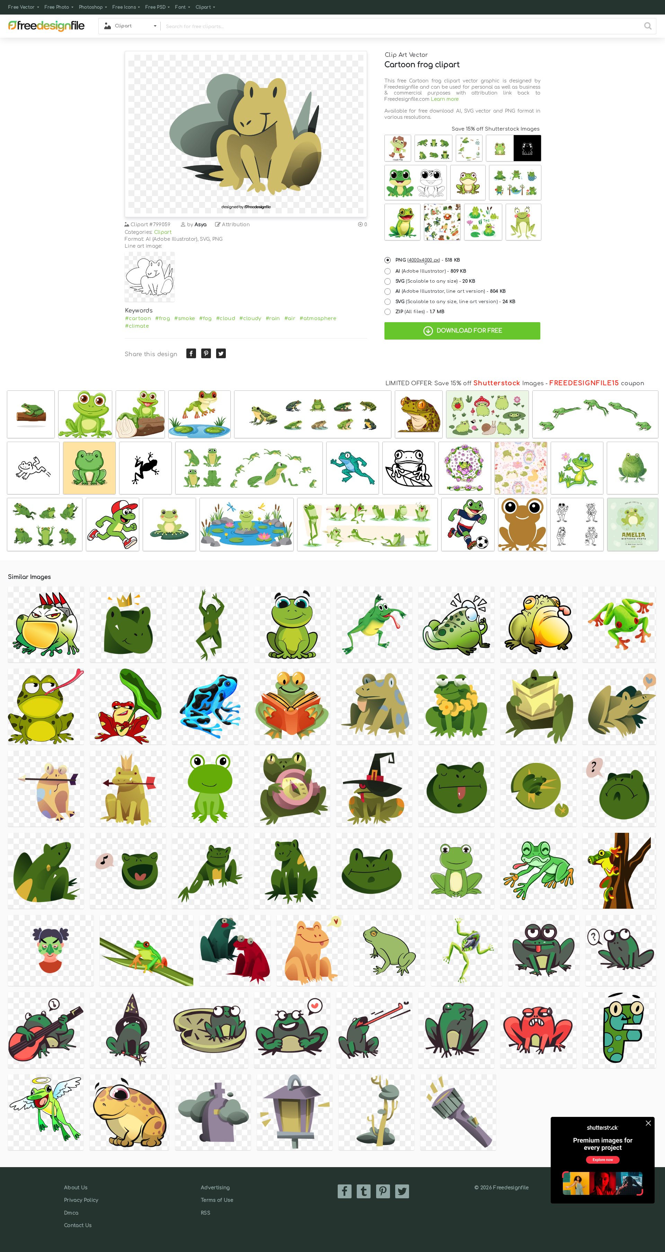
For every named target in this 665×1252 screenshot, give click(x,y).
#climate (137, 326)
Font (180, 7)
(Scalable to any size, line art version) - (456, 301)
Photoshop (91, 7)
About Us (76, 1187)
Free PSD (155, 7)
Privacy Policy (81, 1200)
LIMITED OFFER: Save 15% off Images (464, 383)
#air (289, 318)
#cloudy (250, 318)
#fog (205, 318)
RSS (205, 1213)
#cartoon (138, 318)
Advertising (215, 1187)
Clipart (203, 7)
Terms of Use (217, 1200)
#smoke (184, 318)
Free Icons (124, 7)
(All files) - (420, 311)
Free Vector (21, 7)
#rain (273, 318)
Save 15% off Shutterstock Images (496, 129)
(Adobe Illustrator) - (431, 271)
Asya (200, 224)
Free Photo (57, 7)
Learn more (445, 99)
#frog (162, 318)
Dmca (71, 1213)
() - (428, 260)
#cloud (225, 318)
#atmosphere (318, 318)
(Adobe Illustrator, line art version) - (451, 291)
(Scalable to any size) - (435, 281)
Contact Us (77, 1225)
